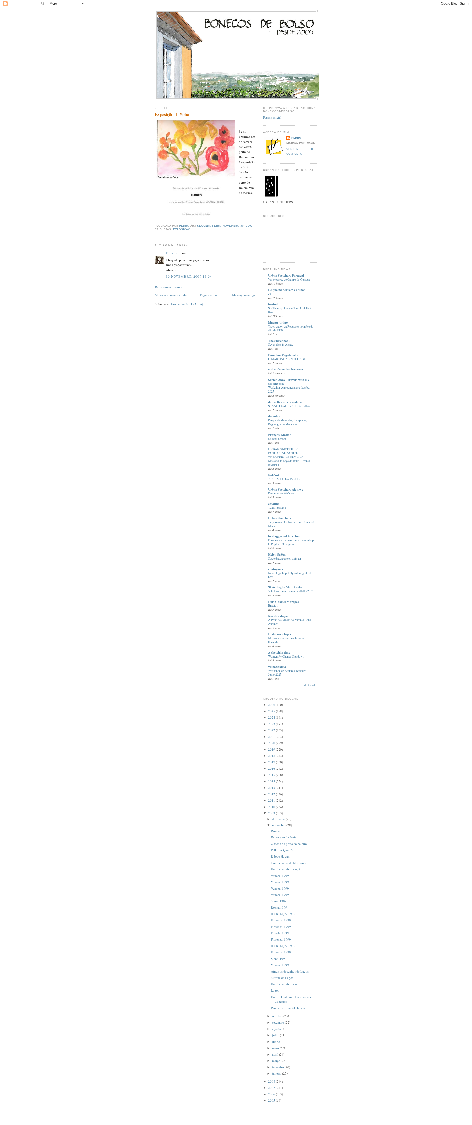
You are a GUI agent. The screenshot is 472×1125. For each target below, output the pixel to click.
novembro (279, 825)
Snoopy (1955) (277, 438)
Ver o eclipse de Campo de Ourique (289, 279)
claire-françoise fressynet (285, 369)
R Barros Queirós (282, 850)
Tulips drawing (277, 507)
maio (276, 1048)
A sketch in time (279, 652)
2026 (272, 704)
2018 (272, 756)
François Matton (279, 434)
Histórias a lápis (279, 633)
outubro (277, 1016)
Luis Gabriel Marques (283, 601)
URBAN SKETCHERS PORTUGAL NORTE (283, 450)
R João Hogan (280, 856)
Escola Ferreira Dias (284, 984)
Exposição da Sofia (283, 837)
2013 (272, 787)
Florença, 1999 (281, 920)
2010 (272, 807)
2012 (272, 794)
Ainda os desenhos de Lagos (290, 971)
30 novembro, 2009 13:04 (189, 276)
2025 (272, 711)
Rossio (275, 831)
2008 (272, 1081)
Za (269, 294)
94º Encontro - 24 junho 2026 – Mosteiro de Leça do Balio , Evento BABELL (289, 460)
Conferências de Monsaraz (288, 863)
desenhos (274, 416)
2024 (272, 717)
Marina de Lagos (282, 977)
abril (275, 1054)
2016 (272, 768)
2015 (272, 775)
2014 (272, 781)
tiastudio (274, 304)
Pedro (296, 138)
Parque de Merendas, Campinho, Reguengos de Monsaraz (287, 422)
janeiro (277, 1073)
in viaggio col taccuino (284, 536)
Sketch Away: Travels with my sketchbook (288, 381)
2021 (272, 736)
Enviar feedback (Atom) (187, 304)
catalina (274, 503)
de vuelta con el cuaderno (285, 401)
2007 (272, 1087)
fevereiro (278, 1067)
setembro (278, 1022)
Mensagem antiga (244, 295)
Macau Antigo (278, 322)
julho (276, 1035)
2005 (272, 1100)
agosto (277, 1029)
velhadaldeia (277, 666)
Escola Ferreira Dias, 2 (285, 869)
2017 (272, 762)
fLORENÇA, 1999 (283, 914)
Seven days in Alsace (280, 344)
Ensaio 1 (273, 605)
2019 (272, 749)
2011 (272, 800)
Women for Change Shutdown (286, 656)
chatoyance (276, 568)
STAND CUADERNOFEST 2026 (289, 406)
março (276, 1060)
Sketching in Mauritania (285, 587)
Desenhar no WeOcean (281, 493)
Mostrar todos (310, 684)
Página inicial (209, 295)
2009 (272, 813)
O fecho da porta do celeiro (289, 843)
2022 (272, 730)
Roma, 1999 (279, 907)
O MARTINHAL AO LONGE (287, 359)
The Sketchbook (279, 340)
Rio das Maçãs (278, 615)
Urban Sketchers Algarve (285, 489)
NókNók (274, 474)
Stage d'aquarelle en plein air (284, 558)
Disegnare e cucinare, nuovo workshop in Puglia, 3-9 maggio (291, 542)
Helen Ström (277, 554)
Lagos (275, 990)
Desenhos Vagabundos (283, 355)
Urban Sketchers (279, 518)
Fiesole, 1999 (280, 933)
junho (276, 1041)
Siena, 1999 (279, 901)
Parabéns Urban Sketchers (288, 1008)
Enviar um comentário (169, 287)
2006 (272, 1094)
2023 (272, 724)
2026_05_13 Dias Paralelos (284, 479)
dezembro (279, 819)
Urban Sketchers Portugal (286, 275)
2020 (272, 743)
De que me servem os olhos (286, 289)
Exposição (181, 229)
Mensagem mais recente (171, 295)
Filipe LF (172, 253)
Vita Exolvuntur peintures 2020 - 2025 (290, 591)
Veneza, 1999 (280, 875)
